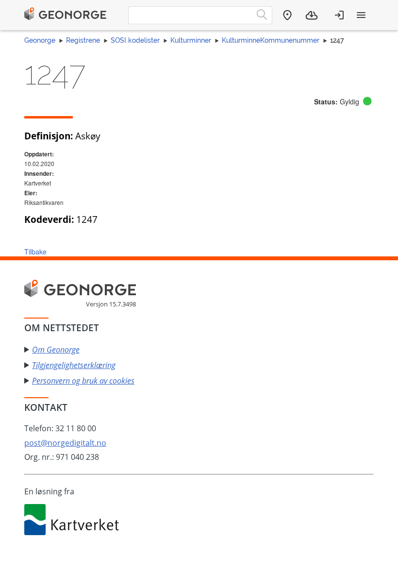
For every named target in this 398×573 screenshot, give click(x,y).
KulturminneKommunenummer (270, 40)
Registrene (83, 40)
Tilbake (35, 251)
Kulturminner (190, 40)
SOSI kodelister (135, 40)
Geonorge (39, 40)
